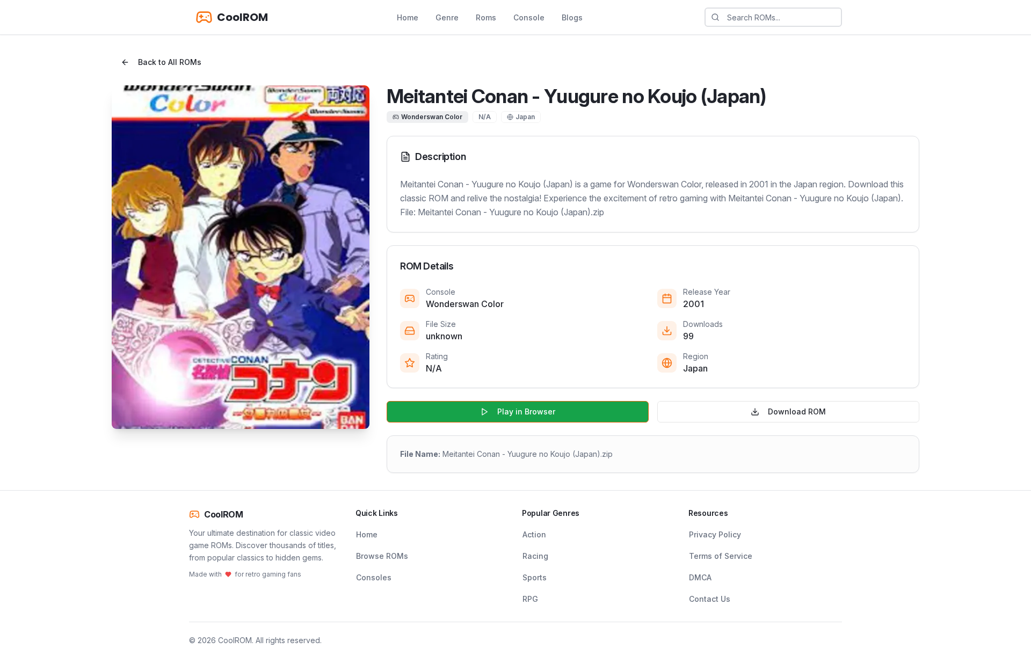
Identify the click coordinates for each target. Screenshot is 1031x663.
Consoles (373, 577)
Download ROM (797, 411)
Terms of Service (720, 555)
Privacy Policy (715, 534)
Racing (535, 555)
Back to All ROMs (169, 62)
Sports (534, 577)
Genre (447, 17)
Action (534, 534)
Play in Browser (526, 411)
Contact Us (709, 598)
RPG (530, 598)
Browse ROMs (382, 555)
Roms (486, 17)
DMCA (700, 577)
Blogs (572, 17)
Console (528, 17)
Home (407, 17)
